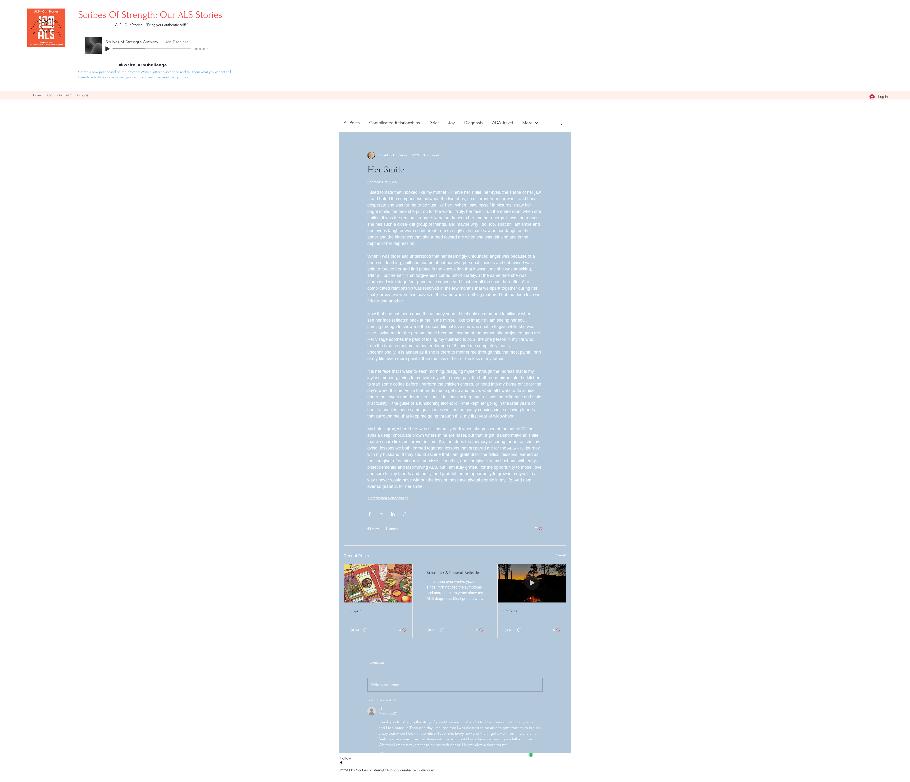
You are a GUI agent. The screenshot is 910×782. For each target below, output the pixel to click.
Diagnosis (473, 122)
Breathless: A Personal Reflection (454, 572)
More (527, 122)
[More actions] (540, 155)
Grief (434, 122)
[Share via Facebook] (369, 514)
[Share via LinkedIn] (393, 514)
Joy (451, 122)
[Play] (107, 48)
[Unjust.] (378, 583)
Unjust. (356, 610)
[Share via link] (404, 514)
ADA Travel (502, 122)
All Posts (352, 122)
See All (561, 555)
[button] (560, 123)
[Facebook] (341, 762)
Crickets (510, 610)
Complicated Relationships (394, 122)
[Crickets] (532, 583)
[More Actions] (540, 711)
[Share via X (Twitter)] (381, 514)
